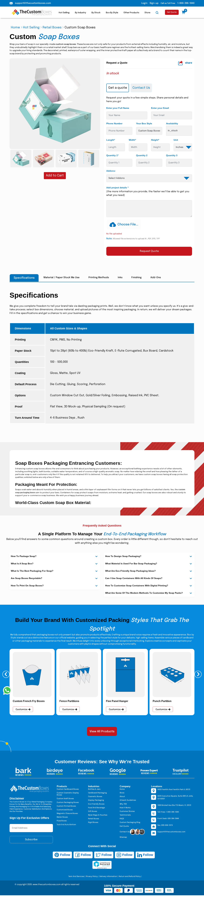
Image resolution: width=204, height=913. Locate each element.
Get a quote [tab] (117, 87)
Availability (172, 123)
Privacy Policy (92, 876)
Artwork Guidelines (128, 800)
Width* (132, 140)
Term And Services (76, 876)
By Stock (95, 13)
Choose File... (127, 224)
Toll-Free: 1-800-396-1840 (168, 812)
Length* (110, 140)
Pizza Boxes (62, 821)
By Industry (80, 13)
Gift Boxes (92, 811)
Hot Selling (64, 13)
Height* (155, 140)
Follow (64, 855)
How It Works (125, 808)
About (122, 797)
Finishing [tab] (136, 277)
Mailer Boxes (62, 817)
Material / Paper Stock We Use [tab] (62, 277)
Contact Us (125, 832)
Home (15, 27)
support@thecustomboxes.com (33, 3)
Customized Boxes (65, 810)
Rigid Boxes (93, 822)
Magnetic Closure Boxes (67, 813)
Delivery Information (108, 876)
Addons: (111, 171)
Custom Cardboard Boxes (68, 789)
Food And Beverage (96, 808)
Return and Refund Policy (130, 876)
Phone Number (114, 123)
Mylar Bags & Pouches (97, 815)
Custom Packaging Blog (130, 822)
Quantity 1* (112, 155)
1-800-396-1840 (185, 3)
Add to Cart (55, 175)
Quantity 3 (171, 155)
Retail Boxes (52, 27)
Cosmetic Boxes (95, 797)
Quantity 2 (141, 155)
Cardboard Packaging (97, 793)
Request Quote (149, 251)
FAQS (122, 819)
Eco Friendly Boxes (96, 804)
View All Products (102, 731)
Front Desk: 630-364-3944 (168, 819)
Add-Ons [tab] (155, 277)
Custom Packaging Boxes (68, 802)
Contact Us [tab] (141, 87)
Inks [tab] (120, 277)
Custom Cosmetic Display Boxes (68, 794)
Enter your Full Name (117, 108)
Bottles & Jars (94, 789)
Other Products (131, 13)
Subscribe (31, 839)
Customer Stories (127, 811)
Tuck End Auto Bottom (66, 825)
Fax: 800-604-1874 (165, 825)
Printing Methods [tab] (98, 277)
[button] (6, 674)
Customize (22, 709)
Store (147, 13)
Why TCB (123, 804)
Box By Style (112, 13)
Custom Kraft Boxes (65, 799)
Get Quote (172, 12)
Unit (176, 140)
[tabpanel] (149, 176)
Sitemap (123, 837)
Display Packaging (96, 800)
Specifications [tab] (24, 277)
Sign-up (154, 3)
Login (144, 3)
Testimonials (125, 815)
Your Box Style (144, 123)
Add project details (117, 187)
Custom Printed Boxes (66, 806)
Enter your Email (160, 108)
